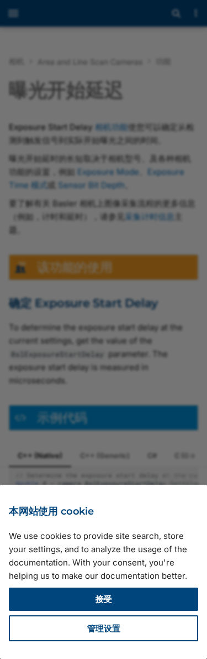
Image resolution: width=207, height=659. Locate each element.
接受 (103, 599)
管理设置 (103, 628)
